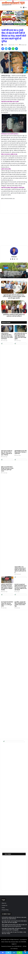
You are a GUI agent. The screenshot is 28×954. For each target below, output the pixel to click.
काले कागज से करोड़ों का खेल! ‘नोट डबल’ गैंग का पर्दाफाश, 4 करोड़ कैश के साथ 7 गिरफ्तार (6, 453)
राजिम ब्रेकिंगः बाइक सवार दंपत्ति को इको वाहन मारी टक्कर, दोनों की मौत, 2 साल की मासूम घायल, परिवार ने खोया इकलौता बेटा (14, 274)
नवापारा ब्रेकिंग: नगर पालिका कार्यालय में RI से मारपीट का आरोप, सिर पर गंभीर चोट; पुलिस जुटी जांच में (20, 569)
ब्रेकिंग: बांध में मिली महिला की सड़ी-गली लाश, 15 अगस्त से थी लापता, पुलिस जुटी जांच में (7, 469)
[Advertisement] (14, 205)
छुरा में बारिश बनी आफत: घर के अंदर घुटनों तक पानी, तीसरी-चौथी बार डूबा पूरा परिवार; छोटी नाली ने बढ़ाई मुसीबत (21, 336)
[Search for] (21, 7)
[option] (14, 270)
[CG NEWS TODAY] (14, 3)
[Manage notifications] (25, 951)
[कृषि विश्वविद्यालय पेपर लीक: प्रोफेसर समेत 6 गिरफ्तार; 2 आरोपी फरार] (21, 396)
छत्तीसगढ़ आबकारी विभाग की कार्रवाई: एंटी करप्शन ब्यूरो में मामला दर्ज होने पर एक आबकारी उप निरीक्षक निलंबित (6, 587)
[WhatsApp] (13, 48)
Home (3, 907)
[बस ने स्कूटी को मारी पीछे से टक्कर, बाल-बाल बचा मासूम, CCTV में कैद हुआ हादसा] (7, 597)
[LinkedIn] (9, 48)
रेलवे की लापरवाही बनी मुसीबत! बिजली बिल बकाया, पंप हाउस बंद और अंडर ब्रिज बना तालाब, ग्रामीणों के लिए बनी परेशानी (21, 587)
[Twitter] (6, 48)
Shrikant (5, 44)
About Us (4, 903)
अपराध (6, 267)
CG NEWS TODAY (6, 914)
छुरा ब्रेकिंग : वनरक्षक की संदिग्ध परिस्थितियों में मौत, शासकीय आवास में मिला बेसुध (20, 604)
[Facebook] (2, 48)
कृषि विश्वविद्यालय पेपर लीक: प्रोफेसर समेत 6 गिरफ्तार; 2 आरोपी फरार (21, 452)
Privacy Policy (5, 909)
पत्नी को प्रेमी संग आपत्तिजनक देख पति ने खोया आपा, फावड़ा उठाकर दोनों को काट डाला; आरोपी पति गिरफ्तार (7, 336)
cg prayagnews (23, 939)
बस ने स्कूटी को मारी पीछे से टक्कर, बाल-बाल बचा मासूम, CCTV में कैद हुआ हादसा (7, 604)
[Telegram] (16, 48)
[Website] (11, 259)
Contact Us (4, 905)
